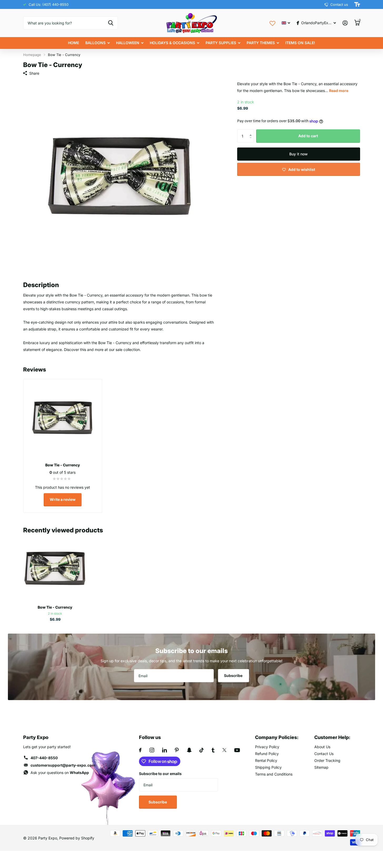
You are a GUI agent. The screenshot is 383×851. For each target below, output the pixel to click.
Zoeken (110, 22)
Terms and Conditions (273, 774)
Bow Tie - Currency (55, 607)
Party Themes (261, 42)
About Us (322, 747)
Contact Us (324, 753)
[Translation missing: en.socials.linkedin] (164, 750)
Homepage (32, 55)
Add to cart (308, 136)
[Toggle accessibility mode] (357, 4)
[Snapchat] (189, 750)
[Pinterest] (177, 750)
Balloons (95, 42)
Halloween (127, 42)
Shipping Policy (268, 767)
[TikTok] (202, 750)
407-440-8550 (44, 758)
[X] (224, 750)
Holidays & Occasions (172, 42)
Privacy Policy (267, 747)
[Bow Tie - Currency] (55, 569)
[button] (252, 131)
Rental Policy (266, 760)
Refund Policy (267, 753)
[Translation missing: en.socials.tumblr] (213, 750)
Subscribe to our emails (160, 773)
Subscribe (233, 675)
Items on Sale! (300, 42)
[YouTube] (237, 750)
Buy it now (298, 154)
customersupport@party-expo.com (63, 765)
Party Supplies (221, 42)
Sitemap (321, 767)
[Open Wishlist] (272, 23)
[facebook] (140, 750)
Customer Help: (332, 737)
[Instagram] (152, 750)
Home (73, 42)
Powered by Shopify (76, 838)
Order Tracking (327, 760)
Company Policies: (277, 737)
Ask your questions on (60, 772)
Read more (338, 90)
